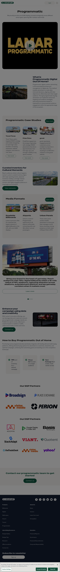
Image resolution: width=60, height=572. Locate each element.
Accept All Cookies (41, 569)
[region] (30, 567)
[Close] (57, 564)
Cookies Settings (6, 569)
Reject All (52, 569)
